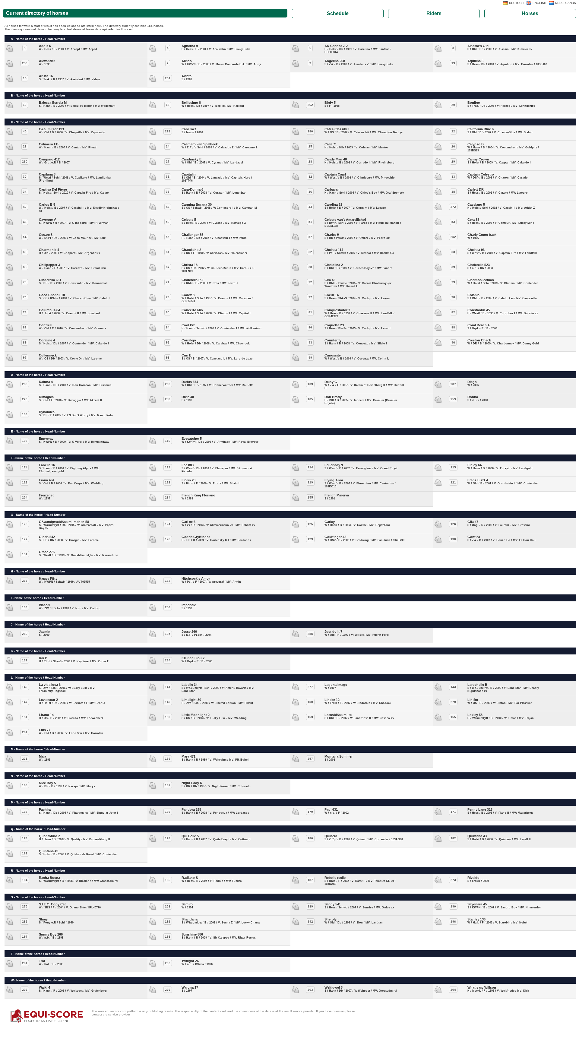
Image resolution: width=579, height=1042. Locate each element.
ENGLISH (539, 3)
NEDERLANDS (565, 3)
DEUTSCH (516, 3)
